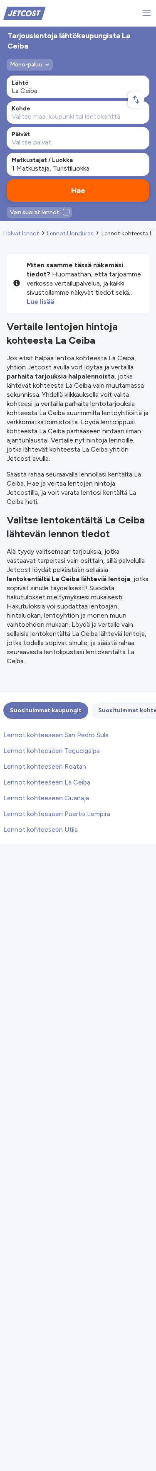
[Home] (24, 13)
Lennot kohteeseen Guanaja (46, 798)
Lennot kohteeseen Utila (40, 829)
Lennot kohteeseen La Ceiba (46, 782)
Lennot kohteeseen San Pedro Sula (56, 735)
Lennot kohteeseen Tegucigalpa (51, 751)
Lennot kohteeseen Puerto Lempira (56, 814)
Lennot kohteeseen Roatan (44, 766)
